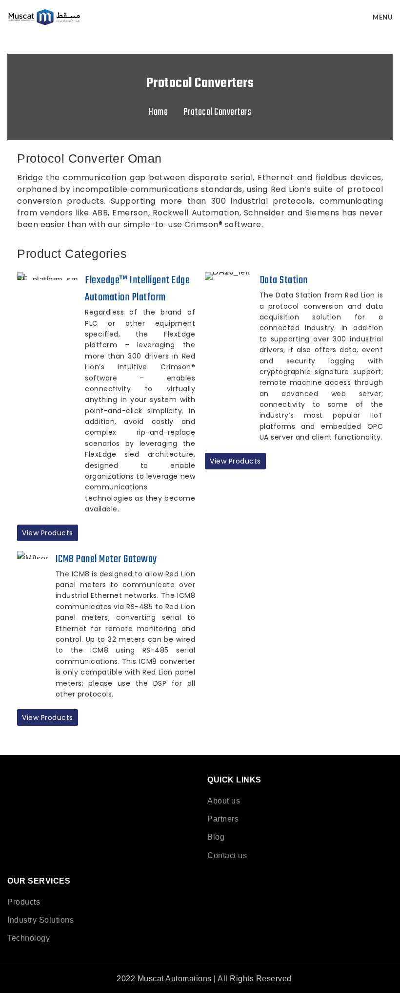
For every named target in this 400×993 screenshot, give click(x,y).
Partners (223, 819)
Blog (215, 837)
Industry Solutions (40, 920)
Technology (28, 938)
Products (23, 902)
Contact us (227, 855)
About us (223, 801)
